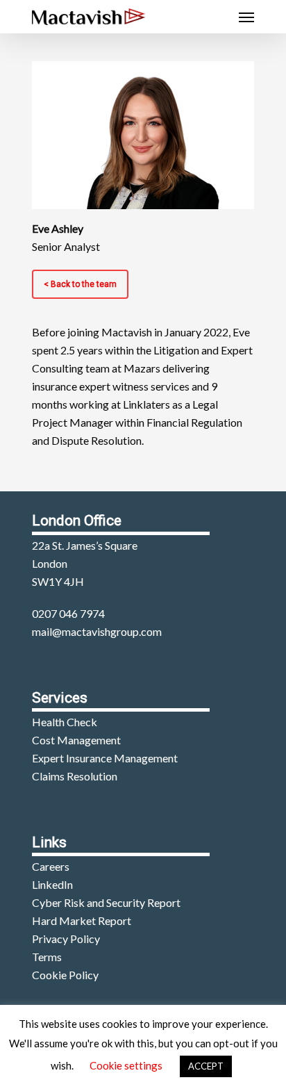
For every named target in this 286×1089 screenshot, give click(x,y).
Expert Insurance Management (105, 757)
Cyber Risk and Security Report (106, 902)
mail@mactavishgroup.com (97, 631)
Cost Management (76, 739)
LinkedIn (52, 884)
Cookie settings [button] (126, 1065)
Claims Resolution (74, 776)
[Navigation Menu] (246, 17)
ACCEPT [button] (206, 1066)
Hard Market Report (81, 920)
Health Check (64, 721)
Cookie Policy (65, 974)
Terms (47, 956)
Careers (50, 866)
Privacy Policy (66, 938)
